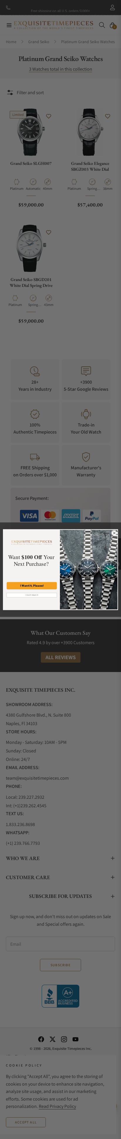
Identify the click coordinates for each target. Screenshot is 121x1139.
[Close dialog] (114, 533)
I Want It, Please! (31, 585)
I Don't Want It (31, 595)
